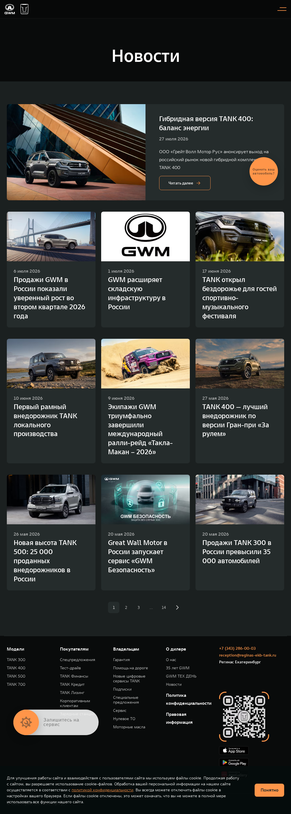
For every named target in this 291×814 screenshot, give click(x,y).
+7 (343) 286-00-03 (237, 648)
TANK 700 (16, 684)
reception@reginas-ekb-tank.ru (247, 655)
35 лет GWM (178, 668)
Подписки (122, 689)
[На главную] (10, 9)
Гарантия (121, 659)
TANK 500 (16, 676)
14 (164, 607)
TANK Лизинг (72, 692)
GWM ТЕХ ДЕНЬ (181, 676)
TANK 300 (16, 659)
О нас (171, 659)
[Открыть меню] (281, 9)
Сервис (119, 710)
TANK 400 (16, 668)
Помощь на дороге (130, 668)
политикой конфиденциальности (102, 789)
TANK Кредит (72, 684)
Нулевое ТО (124, 718)
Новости (174, 684)
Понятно (269, 790)
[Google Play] (251, 762)
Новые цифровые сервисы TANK (129, 678)
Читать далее (181, 183)
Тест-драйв (70, 668)
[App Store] (251, 750)
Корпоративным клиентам (75, 703)
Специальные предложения (126, 700)
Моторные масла (129, 727)
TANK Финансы (74, 676)
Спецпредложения (77, 659)
